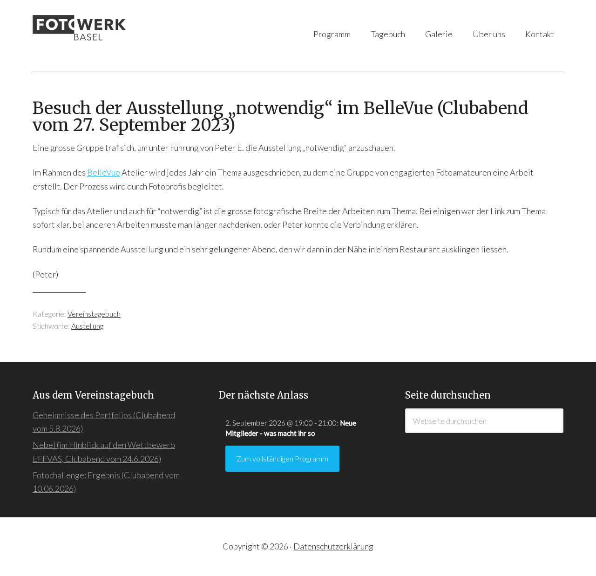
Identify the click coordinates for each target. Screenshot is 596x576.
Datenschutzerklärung (333, 546)
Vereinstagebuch (94, 313)
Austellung (87, 325)
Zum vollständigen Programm (282, 458)
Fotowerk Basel (125, 36)
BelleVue (103, 172)
